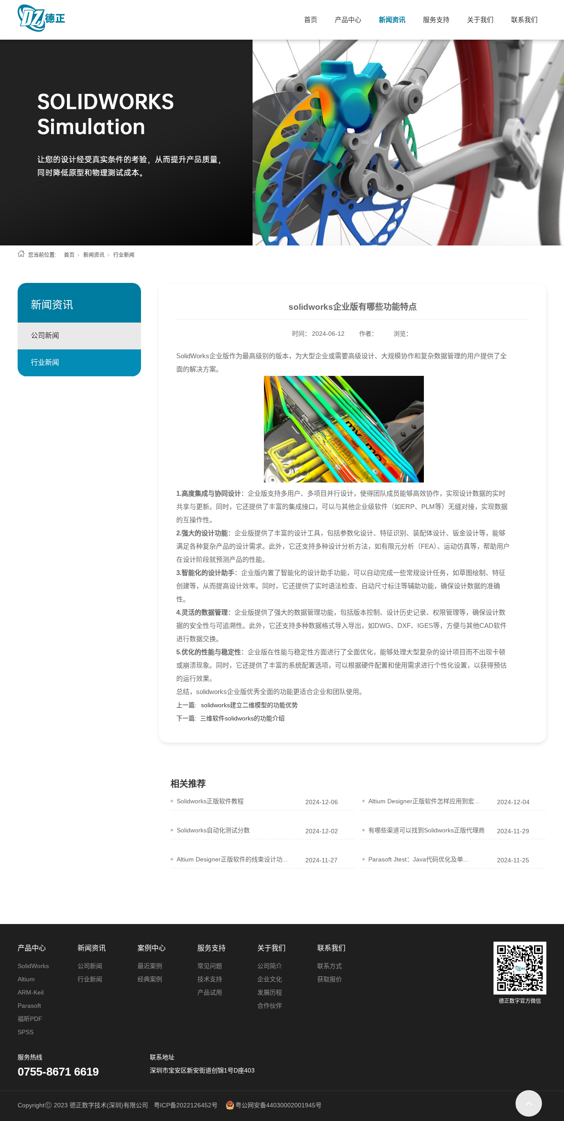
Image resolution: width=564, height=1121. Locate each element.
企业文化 (269, 979)
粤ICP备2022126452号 (186, 1105)
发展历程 (269, 992)
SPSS (25, 1032)
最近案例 (149, 965)
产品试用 (209, 992)
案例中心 (151, 948)
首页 (310, 19)
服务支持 (436, 19)
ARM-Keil (31, 992)
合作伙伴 (269, 1005)
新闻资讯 (392, 19)
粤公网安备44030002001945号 (278, 1105)
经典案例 (149, 979)
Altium (26, 979)
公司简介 (269, 965)
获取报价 (329, 979)
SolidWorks (33, 965)
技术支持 (209, 979)
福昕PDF (30, 1018)
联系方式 (329, 965)
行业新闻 (123, 255)
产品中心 (348, 19)
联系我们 (524, 19)
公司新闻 (45, 335)
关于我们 (480, 19)
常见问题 (209, 965)
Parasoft (29, 1005)
